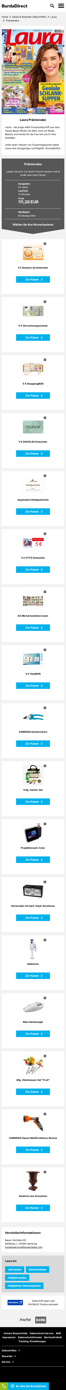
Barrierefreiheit (53, 1337)
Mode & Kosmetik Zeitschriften (29, 16)
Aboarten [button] (7, 1356)
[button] (61, 6)
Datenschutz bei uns (41, 1333)
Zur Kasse (32, 279)
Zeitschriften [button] (9, 1350)
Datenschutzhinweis (30, 1337)
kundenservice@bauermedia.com (23, 1247)
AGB (58, 1333)
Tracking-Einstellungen (32, 1341)
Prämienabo (12, 20)
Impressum (9, 1337)
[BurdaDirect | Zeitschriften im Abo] (14, 6)
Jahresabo (14, 1269)
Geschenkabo (38, 1269)
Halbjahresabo (17, 1277)
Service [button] (6, 1362)
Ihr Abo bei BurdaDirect (31, 1386)
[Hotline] (4, 1386)
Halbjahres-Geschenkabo (24, 1285)
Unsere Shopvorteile (15, 1333)
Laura (53, 16)
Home (5, 16)
